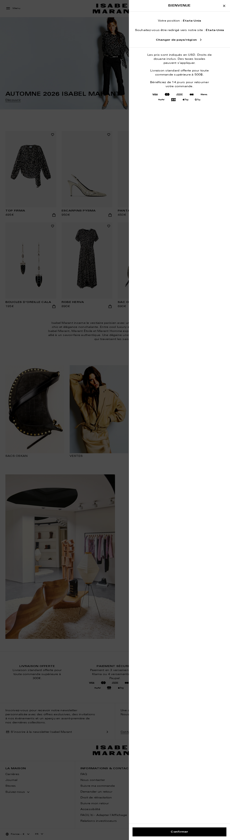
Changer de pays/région (176, 40)
